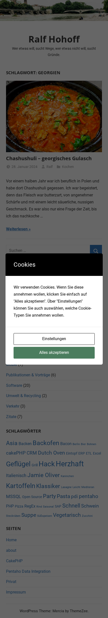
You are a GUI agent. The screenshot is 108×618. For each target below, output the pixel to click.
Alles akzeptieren (54, 352)
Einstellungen (54, 338)
